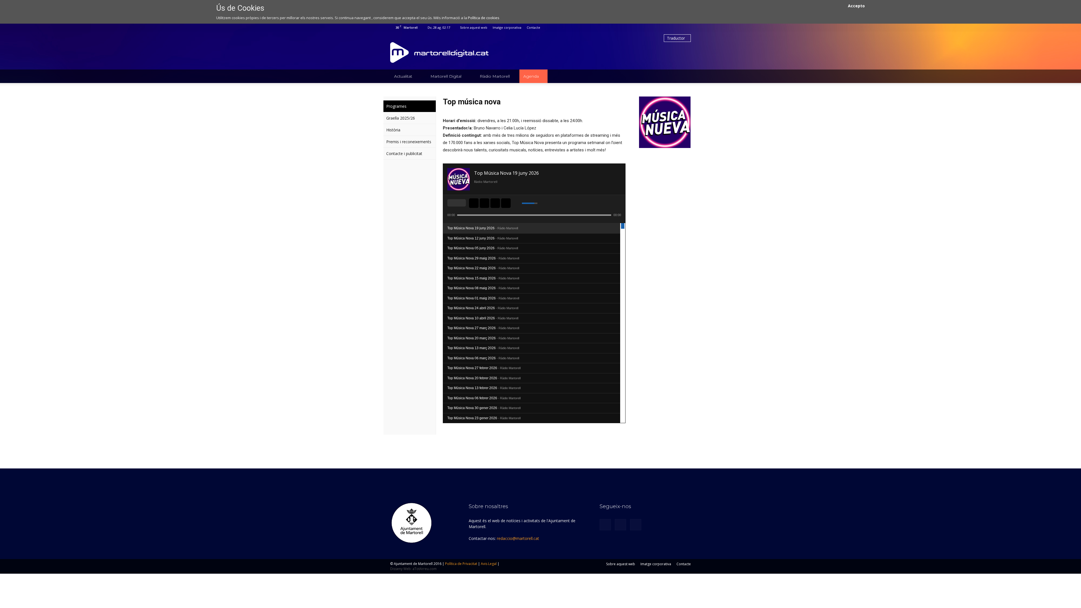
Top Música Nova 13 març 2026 (483, 348)
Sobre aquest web (473, 27)
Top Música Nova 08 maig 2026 (483, 288)
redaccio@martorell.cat (518, 538)
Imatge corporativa (507, 27)
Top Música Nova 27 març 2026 (483, 328)
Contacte (533, 27)
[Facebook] (668, 28)
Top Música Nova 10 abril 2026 (482, 318)
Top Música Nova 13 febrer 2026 (484, 388)
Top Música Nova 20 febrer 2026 (484, 378)
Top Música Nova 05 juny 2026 (482, 248)
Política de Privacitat (461, 563)
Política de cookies (483, 17)
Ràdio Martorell (495, 76)
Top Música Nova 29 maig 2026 (483, 258)
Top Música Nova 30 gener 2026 (484, 408)
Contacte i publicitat (404, 153)
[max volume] (542, 203)
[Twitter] (677, 28)
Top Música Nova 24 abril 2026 (482, 308)
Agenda (531, 76)
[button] (684, 76)
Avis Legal (489, 563)
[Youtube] (686, 28)
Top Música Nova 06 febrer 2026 (484, 398)
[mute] (518, 203)
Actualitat (403, 76)
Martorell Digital (445, 76)
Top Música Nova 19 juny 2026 (482, 228)
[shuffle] (452, 203)
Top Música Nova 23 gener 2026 (484, 418)
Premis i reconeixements (408, 141)
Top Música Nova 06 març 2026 (483, 358)
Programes (396, 106)
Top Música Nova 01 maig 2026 (483, 298)
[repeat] (460, 203)
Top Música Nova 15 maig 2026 (483, 278)
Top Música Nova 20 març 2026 (483, 338)
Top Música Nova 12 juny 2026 (482, 238)
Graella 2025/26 (400, 118)
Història (393, 130)
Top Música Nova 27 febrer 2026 (484, 368)
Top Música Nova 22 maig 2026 (483, 268)
